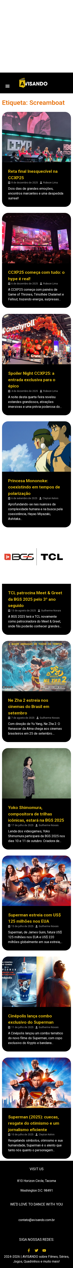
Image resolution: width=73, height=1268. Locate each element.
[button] (7, 86)
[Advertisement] (36, 36)
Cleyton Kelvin (50, 498)
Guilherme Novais (51, 610)
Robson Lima (50, 182)
